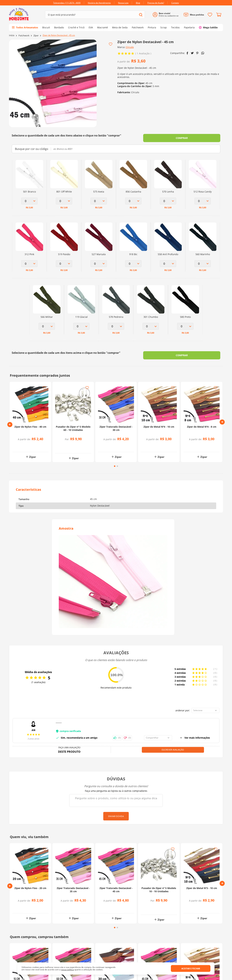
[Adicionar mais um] (65, 445)
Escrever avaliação (173, 749)
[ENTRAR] (167, 15)
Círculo (130, 47)
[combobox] (95, 15)
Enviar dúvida (116, 816)
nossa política (67, 969)
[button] (9, 424)
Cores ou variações (32, 445)
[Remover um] (65, 448)
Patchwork (24, 35)
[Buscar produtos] (141, 15)
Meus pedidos (197, 14)
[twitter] (192, 53)
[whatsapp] (202, 53)
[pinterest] (197, 53)
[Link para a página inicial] (11, 35)
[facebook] (187, 53)
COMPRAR (182, 138)
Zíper (36, 35)
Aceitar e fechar (190, 968)
